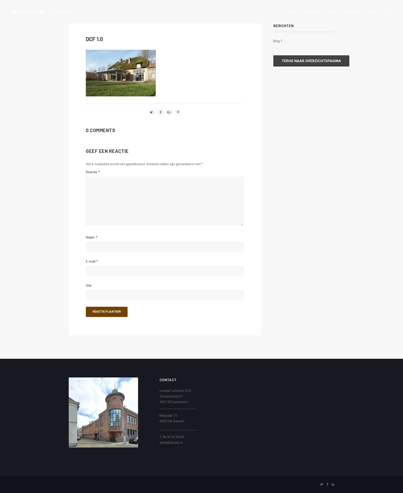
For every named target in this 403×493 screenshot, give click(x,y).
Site (89, 285)
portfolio (311, 12)
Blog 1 (277, 41)
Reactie (93, 172)
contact (372, 12)
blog (332, 12)
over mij (351, 12)
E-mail (92, 261)
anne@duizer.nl (171, 442)
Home (291, 12)
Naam (91, 237)
